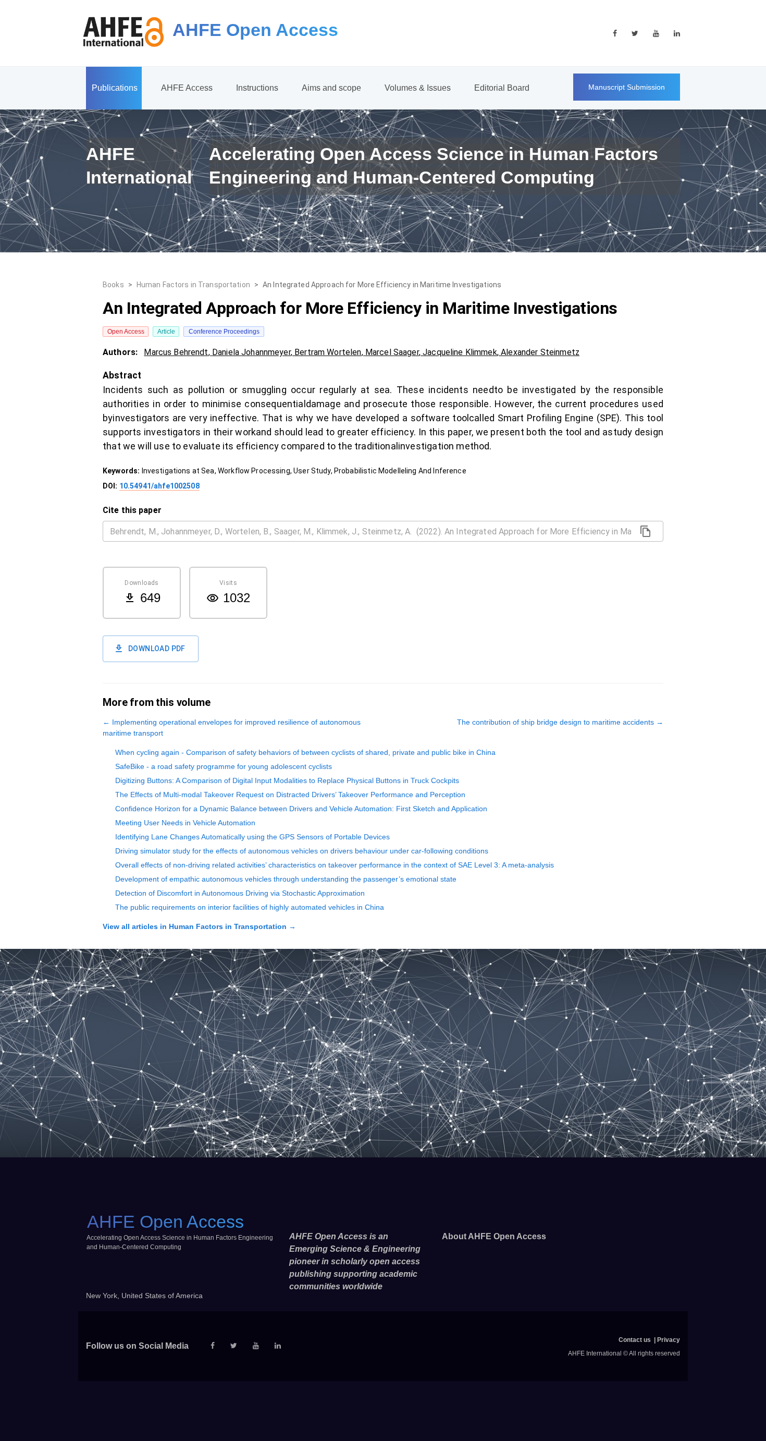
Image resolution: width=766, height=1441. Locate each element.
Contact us (635, 1340)
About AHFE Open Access (494, 1236)
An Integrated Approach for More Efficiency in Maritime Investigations (382, 284)
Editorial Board (501, 87)
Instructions (257, 87)
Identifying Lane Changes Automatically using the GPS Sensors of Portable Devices (252, 837)
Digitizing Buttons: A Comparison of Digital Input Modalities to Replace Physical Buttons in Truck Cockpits (287, 780)
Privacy (668, 1340)
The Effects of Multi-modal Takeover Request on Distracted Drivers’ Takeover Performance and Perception (290, 794)
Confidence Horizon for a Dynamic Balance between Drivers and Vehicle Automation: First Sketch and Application (301, 808)
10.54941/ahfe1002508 (159, 486)
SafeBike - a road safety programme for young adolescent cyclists (223, 766)
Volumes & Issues (418, 87)
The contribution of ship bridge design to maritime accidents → (560, 722)
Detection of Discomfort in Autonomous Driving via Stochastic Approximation (240, 893)
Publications (115, 87)
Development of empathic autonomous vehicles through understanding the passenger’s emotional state (285, 879)
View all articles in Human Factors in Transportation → (199, 926)
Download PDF (157, 648)
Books (113, 284)
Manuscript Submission (626, 87)
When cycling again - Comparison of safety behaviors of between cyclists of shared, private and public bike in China (305, 752)
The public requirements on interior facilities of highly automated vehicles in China (249, 907)
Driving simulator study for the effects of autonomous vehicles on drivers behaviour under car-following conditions (301, 851)
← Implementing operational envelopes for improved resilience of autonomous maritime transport (232, 727)
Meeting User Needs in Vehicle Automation (185, 823)
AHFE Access (187, 87)
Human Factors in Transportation (193, 284)
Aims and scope (331, 87)
